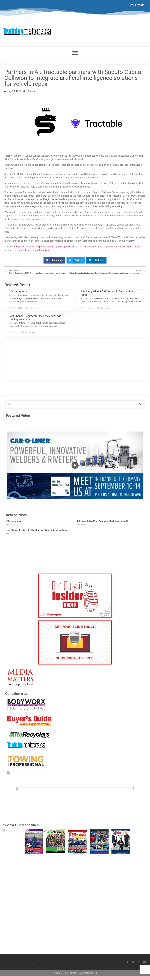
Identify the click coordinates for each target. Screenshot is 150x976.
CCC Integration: (18, 291)
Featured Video (18, 415)
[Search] (140, 404)
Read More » (10, 524)
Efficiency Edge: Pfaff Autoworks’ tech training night (102, 521)
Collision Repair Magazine (35, 250)
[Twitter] (11, 12)
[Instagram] (17, 12)
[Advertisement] (75, 359)
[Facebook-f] (6, 12)
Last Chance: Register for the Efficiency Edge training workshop (37, 530)
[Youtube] (23, 12)
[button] (75, 52)
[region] (75, 465)
